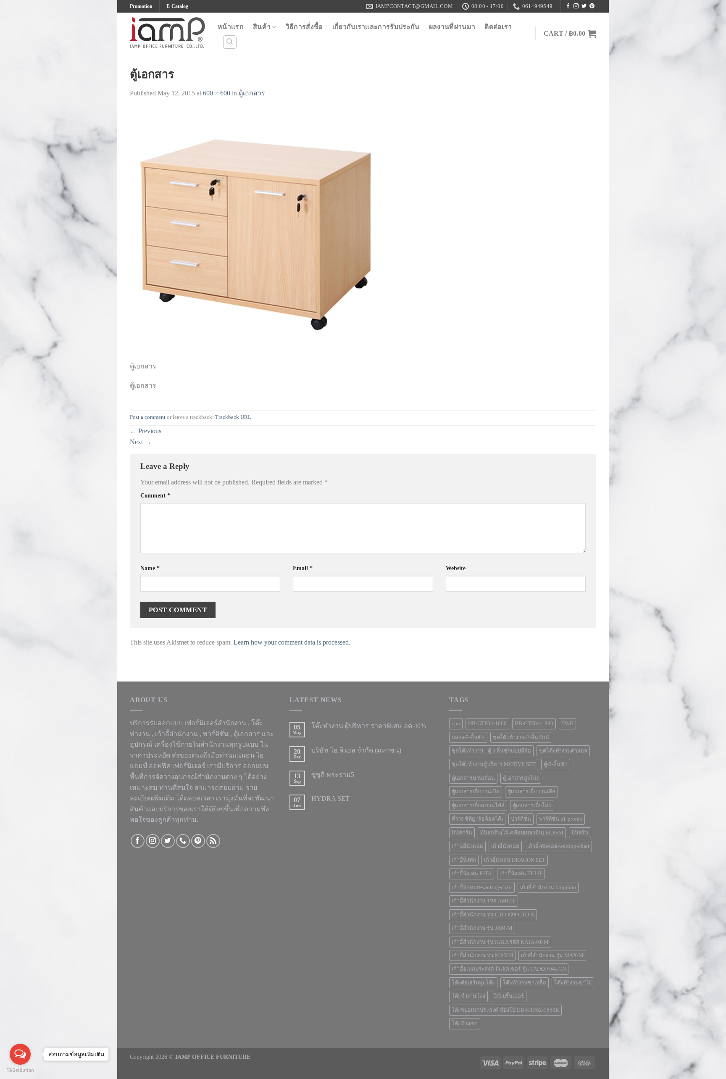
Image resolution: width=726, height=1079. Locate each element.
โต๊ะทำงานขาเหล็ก (524, 983)
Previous (145, 430)
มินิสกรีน (462, 833)
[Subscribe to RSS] (213, 841)
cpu (456, 723)
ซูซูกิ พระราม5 (332, 774)
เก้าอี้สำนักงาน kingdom (548, 887)
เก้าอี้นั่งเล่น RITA (472, 873)
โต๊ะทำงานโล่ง (468, 996)
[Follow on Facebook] (568, 6)
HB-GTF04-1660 (487, 723)
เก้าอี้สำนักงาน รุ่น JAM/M (482, 928)
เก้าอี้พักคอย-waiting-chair (482, 887)
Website (456, 568)
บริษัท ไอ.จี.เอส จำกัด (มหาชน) (356, 750)
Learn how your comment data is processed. (292, 642)
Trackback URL (233, 417)
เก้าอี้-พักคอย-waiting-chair (558, 846)
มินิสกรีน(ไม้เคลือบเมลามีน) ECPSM (521, 833)
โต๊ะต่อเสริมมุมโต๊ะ (473, 983)
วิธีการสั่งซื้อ (304, 26)
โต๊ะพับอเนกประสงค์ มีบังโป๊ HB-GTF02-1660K (505, 1010)
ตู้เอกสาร (252, 93)
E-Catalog (177, 6)
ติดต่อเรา (498, 26)
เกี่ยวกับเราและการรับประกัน (376, 26)
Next (140, 441)
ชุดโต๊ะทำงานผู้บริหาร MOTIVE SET (494, 764)
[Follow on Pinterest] (591, 6)
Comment (155, 495)
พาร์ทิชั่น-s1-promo (560, 819)
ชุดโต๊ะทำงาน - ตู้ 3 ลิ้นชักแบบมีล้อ (491, 751)
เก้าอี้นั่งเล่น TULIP (521, 873)
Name (150, 568)
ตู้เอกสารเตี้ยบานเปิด (476, 792)
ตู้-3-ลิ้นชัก (556, 764)
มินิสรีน (580, 833)
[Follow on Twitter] (584, 6)
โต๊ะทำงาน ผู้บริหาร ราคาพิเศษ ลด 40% (368, 725)
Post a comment (148, 417)
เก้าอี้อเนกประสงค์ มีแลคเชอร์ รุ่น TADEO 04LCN (509, 969)
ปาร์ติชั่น (521, 819)
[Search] (230, 42)
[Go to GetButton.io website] (20, 1070)
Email (303, 568)
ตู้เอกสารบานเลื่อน (473, 778)
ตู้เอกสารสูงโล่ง (521, 778)
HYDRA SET (330, 798)
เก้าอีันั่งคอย (505, 846)
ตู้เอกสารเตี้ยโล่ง (532, 805)
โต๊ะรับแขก (465, 1023)
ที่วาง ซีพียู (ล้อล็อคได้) (477, 819)
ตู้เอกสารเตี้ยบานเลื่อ (531, 792)
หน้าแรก (231, 26)
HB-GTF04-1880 (534, 723)
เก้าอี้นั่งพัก (464, 860)
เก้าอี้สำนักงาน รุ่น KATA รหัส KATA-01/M (500, 942)
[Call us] (183, 841)
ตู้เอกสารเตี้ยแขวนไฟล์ (478, 805)
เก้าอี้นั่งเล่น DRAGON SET (514, 860)
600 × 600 (216, 93)
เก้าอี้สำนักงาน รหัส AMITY (484, 901)
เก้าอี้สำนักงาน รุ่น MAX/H (482, 955)
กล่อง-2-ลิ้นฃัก (468, 737)
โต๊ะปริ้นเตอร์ (508, 996)
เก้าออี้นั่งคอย (467, 846)
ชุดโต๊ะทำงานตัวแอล (563, 751)
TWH (567, 723)
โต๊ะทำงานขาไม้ (573, 983)
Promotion (141, 6)
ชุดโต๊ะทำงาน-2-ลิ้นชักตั (521, 737)
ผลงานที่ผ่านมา (452, 26)
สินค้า (262, 26)
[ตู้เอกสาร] (256, 234)
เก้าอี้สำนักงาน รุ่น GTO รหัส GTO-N (493, 915)
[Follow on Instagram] (576, 6)
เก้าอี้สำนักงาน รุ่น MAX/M (552, 955)
